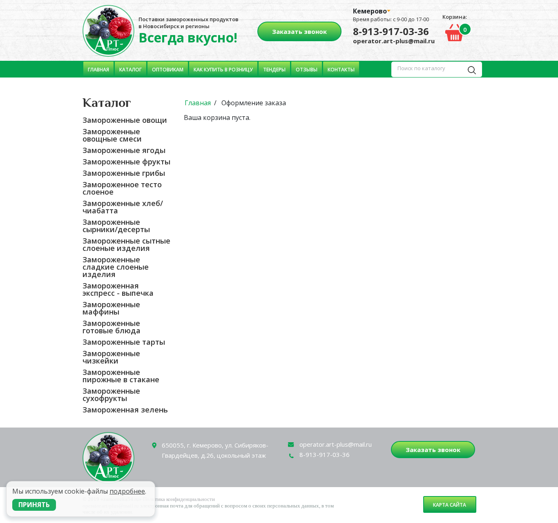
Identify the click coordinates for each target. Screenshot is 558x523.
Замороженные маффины (111, 308)
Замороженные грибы (124, 173)
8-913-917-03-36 (391, 31)
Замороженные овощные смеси (112, 135)
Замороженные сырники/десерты (116, 225)
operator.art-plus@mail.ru (394, 41)
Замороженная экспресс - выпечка (118, 289)
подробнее (127, 491)
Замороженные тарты (124, 342)
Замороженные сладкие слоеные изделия (116, 267)
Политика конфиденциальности (179, 499)
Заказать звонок (299, 31)
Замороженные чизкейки (111, 357)
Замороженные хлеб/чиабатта (123, 206)
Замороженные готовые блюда (112, 326)
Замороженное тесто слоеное (122, 188)
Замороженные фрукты (126, 161)
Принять (34, 504)
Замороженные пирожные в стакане (121, 375)
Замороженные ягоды (124, 150)
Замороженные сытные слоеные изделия (126, 244)
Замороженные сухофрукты (111, 394)
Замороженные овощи (125, 120)
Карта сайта (449, 504)
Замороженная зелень (125, 409)
